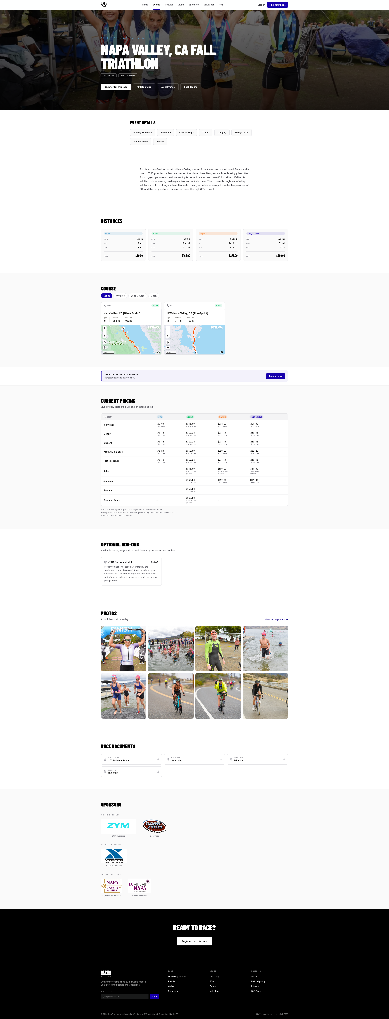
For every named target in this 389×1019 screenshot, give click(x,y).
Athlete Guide (144, 87)
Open (154, 295)
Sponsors (194, 4)
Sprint (106, 295)
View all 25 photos (275, 619)
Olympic (120, 295)
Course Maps (186, 132)
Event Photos (168, 87)
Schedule (165, 132)
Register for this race (116, 87)
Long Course (138, 295)
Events (156, 4)
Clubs (181, 4)
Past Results (190, 87)
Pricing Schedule (142, 132)
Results (169, 4)
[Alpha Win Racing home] (104, 4)
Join (154, 996)
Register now (276, 376)
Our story (214, 976)
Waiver (254, 976)
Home (145, 4)
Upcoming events (177, 976)
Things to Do (241, 132)
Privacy (255, 986)
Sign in (261, 4)
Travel (205, 132)
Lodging (222, 132)
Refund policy (258, 981)
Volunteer (209, 4)
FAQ (221, 4)
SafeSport (256, 991)
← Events (106, 31)
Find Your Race (277, 4)
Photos (160, 141)
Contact (213, 986)
